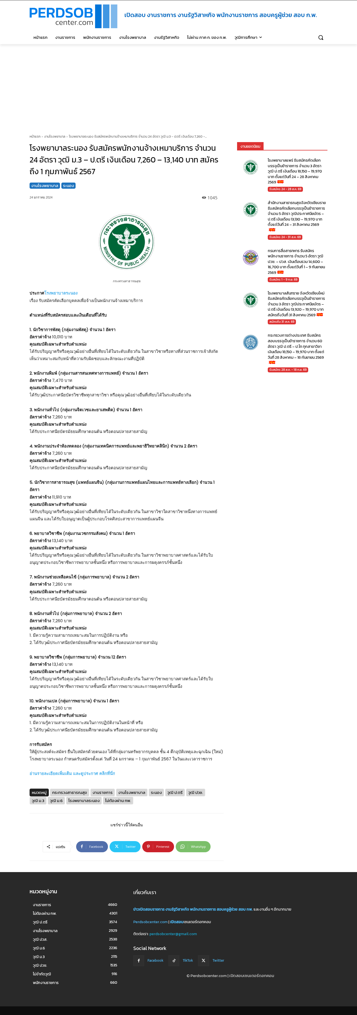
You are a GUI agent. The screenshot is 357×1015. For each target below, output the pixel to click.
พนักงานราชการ (203, 909)
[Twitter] (203, 960)
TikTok (188, 960)
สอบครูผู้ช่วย (227, 909)
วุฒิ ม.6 (56, 800)
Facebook (155, 960)
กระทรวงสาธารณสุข (69, 792)
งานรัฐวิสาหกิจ (177, 909)
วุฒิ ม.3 (38, 800)
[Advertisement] (178, 86)
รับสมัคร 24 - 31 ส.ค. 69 (285, 236)
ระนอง (68, 186)
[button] (320, 37)
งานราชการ (103, 792)
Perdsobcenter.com (150, 922)
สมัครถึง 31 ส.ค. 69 (281, 321)
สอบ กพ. (245, 909)
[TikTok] (173, 960)
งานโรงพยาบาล (54, 136)
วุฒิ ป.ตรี (175, 792)
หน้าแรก (35, 136)
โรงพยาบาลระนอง (61, 293)
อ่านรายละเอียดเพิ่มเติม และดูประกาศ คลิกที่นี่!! (72, 773)
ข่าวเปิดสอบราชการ (149, 909)
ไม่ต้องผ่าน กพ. (118, 800)
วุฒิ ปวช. (195, 792)
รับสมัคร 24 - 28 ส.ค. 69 (285, 189)
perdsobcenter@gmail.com (173, 934)
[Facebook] (138, 960)
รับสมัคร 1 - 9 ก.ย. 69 (283, 279)
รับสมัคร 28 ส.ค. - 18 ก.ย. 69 (288, 369)
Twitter (218, 960)
